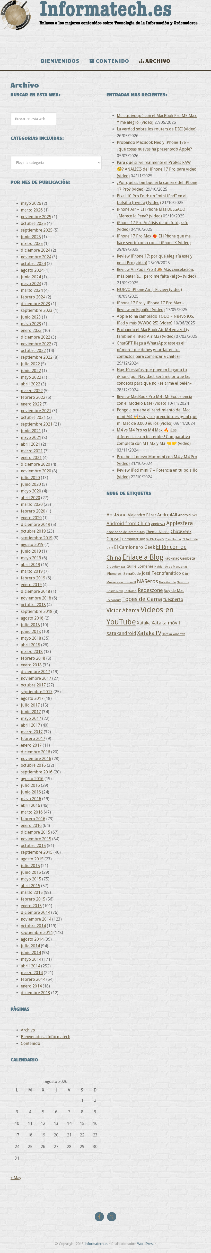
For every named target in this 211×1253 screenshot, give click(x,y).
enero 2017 (31, 745)
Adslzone (117, 515)
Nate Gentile (167, 582)
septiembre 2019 (36, 537)
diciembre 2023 (35, 303)
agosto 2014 (32, 939)
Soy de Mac (174, 590)
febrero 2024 (33, 297)
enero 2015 (31, 905)
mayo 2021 (31, 437)
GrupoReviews (116, 566)
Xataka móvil (166, 622)
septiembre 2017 (36, 691)
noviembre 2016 (36, 758)
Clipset (114, 538)
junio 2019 (31, 551)
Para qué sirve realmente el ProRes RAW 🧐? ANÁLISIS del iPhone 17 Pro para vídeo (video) (156, 169)
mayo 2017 (31, 718)
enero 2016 (31, 825)
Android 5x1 (188, 515)
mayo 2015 (31, 879)
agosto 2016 (32, 778)
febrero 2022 (33, 397)
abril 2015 (30, 885)
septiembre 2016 (36, 772)
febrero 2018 (33, 658)
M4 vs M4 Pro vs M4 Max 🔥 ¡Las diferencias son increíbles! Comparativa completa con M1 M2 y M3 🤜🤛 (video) (154, 437)
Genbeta (187, 558)
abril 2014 (30, 966)
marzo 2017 (32, 731)
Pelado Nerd (115, 591)
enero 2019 (31, 584)
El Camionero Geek (134, 547)
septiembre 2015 (36, 852)
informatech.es (96, 1244)
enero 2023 (31, 330)
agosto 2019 (32, 544)
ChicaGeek (181, 531)
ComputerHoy (133, 539)
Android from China (128, 523)
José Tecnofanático (161, 573)
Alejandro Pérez (142, 515)
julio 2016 (30, 785)
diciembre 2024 (35, 250)
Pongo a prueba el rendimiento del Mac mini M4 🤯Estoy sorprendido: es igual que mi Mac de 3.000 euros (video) (157, 417)
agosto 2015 (32, 859)
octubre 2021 (33, 417)
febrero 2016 (33, 818)
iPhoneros (114, 574)
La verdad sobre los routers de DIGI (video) (157, 129)
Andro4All (167, 514)
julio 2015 (30, 865)
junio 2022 (31, 370)
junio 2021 (31, 430)
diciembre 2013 (35, 992)
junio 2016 (31, 792)
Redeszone (150, 590)
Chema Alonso (158, 532)
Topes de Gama (142, 599)
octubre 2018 (33, 604)
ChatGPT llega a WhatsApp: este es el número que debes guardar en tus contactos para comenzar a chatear (150, 350)
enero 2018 (31, 665)
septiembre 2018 (36, 611)
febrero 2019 (33, 578)
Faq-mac (171, 558)
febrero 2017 (33, 738)
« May (16, 1177)
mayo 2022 (31, 377)
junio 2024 (31, 277)
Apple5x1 (158, 524)
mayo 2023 (31, 323)
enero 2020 (31, 517)
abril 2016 (30, 805)
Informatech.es (105, 25)
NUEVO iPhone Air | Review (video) (149, 289)
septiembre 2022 (36, 357)
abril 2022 (30, 384)
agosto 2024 (32, 270)
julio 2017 (30, 705)
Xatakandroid (121, 633)
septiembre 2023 (36, 310)
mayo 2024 (31, 283)
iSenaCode (131, 573)
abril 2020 (30, 497)
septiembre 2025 (36, 230)
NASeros (147, 581)
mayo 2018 (31, 638)
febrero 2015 (33, 899)
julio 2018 (30, 624)
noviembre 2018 (36, 598)
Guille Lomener (140, 566)
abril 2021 (30, 444)
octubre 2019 (33, 531)
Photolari (130, 591)
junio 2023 (31, 317)
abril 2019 (30, 564)
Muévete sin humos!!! (121, 582)
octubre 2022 (33, 350)
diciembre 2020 (35, 464)
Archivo (28, 1030)
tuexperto (173, 599)
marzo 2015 (32, 892)
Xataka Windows (173, 634)
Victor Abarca (123, 610)
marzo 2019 (32, 571)
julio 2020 (30, 477)
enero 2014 (31, 986)
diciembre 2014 (35, 912)
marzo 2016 (32, 812)
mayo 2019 (31, 557)
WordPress (145, 1244)
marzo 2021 (32, 450)
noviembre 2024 (36, 256)
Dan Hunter (173, 539)
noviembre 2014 (36, 919)
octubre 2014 (33, 925)
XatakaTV (149, 633)
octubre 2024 (33, 263)
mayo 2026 (31, 203)
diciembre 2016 (35, 751)
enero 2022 (31, 404)
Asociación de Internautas (126, 532)
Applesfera (179, 523)
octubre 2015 (33, 845)
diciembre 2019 (35, 524)
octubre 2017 (33, 685)
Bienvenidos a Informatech (45, 1036)
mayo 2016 (31, 798)
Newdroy (183, 582)
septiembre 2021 (36, 424)
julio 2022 (30, 363)
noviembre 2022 (36, 343)
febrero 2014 (33, 979)
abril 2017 (30, 725)
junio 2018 (31, 631)
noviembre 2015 (36, 838)
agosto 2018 (32, 618)
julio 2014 (30, 945)
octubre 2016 (33, 765)
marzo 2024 (32, 290)
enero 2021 (31, 457)
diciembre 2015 (35, 832)
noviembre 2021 (36, 410)
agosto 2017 (32, 698)
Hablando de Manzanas (171, 566)
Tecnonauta (114, 600)
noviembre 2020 (36, 471)
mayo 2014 (31, 959)
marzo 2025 (32, 243)
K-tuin (186, 574)
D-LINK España (155, 539)
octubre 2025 (33, 223)
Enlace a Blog (142, 557)
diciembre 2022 (35, 337)
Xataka (144, 622)
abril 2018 (30, 644)
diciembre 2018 (35, 591)
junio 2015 (31, 872)
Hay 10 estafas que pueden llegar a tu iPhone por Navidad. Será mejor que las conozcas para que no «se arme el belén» (154, 376)
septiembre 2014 (36, 932)
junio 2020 (31, 484)
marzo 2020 (32, 504)
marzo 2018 (32, 651)
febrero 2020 (33, 511)
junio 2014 (31, 952)
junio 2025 (31, 236)
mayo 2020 (31, 491)
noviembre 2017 (36, 678)
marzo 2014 (32, 972)
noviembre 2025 (36, 216)
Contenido (30, 1043)
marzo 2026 (32, 210)
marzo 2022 (32, 390)
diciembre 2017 (35, 671)
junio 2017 (31, 711)
